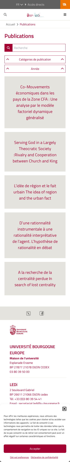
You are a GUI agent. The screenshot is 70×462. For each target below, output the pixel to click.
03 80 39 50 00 (19, 371)
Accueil (10, 24)
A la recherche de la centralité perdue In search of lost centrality (35, 278)
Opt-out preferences (19, 457)
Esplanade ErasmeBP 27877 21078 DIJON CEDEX (29, 364)
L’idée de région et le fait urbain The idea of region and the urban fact (35, 192)
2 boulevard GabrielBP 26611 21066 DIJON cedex (29, 392)
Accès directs (36, 4)
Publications (27, 24)
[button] (64, 409)
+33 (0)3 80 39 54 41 (28, 399)
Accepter (35, 449)
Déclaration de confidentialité (44, 457)
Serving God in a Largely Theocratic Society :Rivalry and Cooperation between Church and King (35, 151)
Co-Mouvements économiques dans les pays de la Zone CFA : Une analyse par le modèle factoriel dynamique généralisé (35, 102)
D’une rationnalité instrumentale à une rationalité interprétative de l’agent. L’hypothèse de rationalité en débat (35, 235)
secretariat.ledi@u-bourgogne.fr (39, 403)
